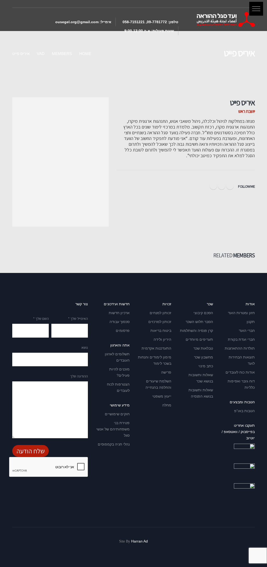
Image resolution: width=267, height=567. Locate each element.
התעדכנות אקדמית (156, 348)
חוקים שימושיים (117, 414)
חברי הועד (247, 330)
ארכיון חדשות (119, 313)
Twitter (221, 186)
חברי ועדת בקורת (241, 339)
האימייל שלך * (78, 318)
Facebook (230, 186)
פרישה (166, 372)
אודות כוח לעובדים (240, 372)
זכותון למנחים (160, 313)
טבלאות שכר (203, 348)
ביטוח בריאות (160, 330)
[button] (256, 9)
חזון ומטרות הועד (241, 313)
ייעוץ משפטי (161, 396)
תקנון (251, 322)
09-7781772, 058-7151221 (145, 22)
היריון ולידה (162, 339)
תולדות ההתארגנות (240, 348)
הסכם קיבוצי (203, 313)
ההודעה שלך (79, 376)
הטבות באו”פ (244, 411)
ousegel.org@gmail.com (77, 22)
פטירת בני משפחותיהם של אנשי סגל (113, 429)
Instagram (213, 186)
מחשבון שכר (203, 357)
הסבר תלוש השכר (199, 322)
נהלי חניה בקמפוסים (114, 444)
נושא (84, 347)
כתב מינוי (205, 366)
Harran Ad (139, 541)
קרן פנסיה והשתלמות (196, 330)
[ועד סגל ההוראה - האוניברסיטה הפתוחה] (226, 19)
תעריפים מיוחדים (199, 339)
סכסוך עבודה (120, 322)
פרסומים (123, 330)
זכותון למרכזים (159, 322)
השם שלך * (41, 318)
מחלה (166, 405)
